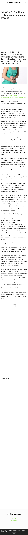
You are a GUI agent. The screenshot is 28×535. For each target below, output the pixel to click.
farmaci (11, 301)
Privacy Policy (14, 520)
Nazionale (3, 10)
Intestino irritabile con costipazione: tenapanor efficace (14, 15)
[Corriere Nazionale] (14, 2)
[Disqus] (14, 327)
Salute (7, 10)
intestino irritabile (17, 301)
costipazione (6, 301)
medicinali (24, 301)
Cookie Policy (4, 531)
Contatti (14, 518)
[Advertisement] (14, 36)
